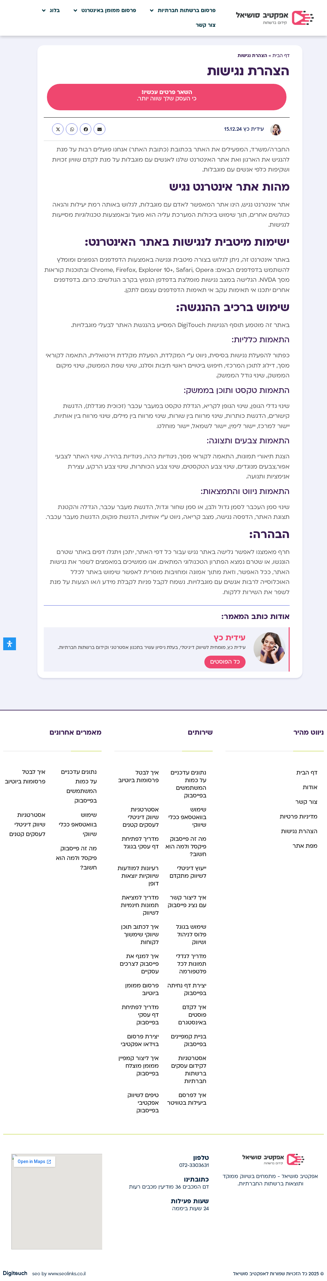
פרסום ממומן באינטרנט (108, 10)
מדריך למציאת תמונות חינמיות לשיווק (140, 905)
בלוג (55, 10)
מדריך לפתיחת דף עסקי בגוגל (140, 842)
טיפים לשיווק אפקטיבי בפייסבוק (143, 1103)
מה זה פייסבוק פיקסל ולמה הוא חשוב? (185, 846)
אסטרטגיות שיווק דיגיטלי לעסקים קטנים (141, 817)
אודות (310, 787)
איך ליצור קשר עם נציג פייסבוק (187, 901)
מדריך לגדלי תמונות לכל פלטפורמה (191, 964)
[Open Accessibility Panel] (9, 643)
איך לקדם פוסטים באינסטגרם (192, 1015)
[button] (99, 129)
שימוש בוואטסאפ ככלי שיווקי (187, 817)
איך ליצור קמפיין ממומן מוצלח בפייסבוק (138, 1066)
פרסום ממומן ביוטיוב (142, 989)
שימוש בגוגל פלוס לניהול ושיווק (191, 934)
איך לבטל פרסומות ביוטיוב (138, 776)
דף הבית (281, 56)
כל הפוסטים (225, 662)
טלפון (201, 1157)
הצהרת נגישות (299, 831)
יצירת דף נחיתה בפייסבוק (186, 989)
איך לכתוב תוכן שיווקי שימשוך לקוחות (140, 934)
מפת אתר (305, 846)
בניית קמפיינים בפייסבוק (188, 1040)
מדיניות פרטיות (298, 816)
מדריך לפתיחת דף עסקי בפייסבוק (140, 1015)
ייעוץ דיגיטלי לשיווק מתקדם (188, 872)
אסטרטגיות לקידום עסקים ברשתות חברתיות (188, 1070)
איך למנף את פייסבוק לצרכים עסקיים (139, 964)
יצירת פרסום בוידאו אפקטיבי (140, 1040)
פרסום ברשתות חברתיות (187, 10)
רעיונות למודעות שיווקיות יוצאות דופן (138, 876)
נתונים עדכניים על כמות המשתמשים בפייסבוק (188, 784)
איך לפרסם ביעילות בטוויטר (186, 1099)
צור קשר (206, 25)
